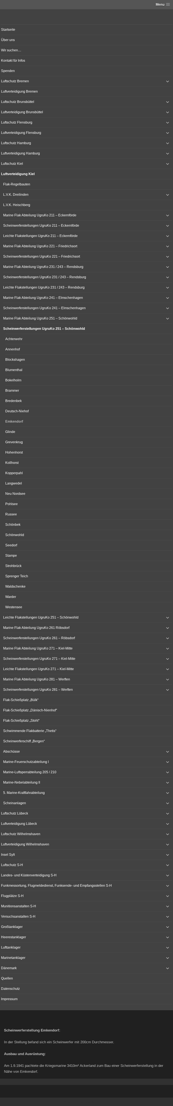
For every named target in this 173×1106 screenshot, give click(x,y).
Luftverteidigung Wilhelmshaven (25, 844)
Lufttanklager (10, 947)
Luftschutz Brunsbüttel (17, 102)
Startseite (8, 29)
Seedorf (11, 545)
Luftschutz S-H (12, 865)
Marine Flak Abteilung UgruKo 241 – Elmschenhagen (43, 297)
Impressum (9, 999)
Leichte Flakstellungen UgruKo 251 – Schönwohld (40, 617)
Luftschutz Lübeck (14, 813)
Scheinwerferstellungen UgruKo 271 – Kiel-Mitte (39, 658)
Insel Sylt (8, 854)
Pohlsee (11, 504)
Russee (11, 514)
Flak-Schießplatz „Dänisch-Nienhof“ (30, 710)
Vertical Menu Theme (95, 1102)
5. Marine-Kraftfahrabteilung (24, 793)
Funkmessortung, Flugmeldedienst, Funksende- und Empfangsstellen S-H (56, 885)
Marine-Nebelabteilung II (21, 782)
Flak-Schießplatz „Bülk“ (20, 700)
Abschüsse (11, 751)
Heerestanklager (13, 937)
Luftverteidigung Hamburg (20, 153)
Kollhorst (12, 462)
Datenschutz (10, 988)
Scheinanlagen (14, 803)
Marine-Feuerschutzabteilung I (26, 762)
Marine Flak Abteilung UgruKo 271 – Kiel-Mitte (38, 648)
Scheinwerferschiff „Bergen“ (24, 741)
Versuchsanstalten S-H (18, 916)
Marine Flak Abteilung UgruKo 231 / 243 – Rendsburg (43, 267)
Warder (10, 597)
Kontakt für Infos (13, 60)
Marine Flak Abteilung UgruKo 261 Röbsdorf (36, 628)
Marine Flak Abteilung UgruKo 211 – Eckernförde (39, 215)
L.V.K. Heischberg (16, 205)
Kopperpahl (14, 473)
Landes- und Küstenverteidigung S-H (29, 875)
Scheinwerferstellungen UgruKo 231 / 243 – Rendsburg (44, 277)
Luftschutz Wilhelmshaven (20, 834)
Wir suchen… (11, 50)
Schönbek (12, 524)
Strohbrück (13, 566)
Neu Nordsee (15, 493)
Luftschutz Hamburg (16, 143)
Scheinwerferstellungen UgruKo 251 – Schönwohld (44, 328)
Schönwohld (14, 535)
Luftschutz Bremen (15, 81)
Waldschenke (15, 586)
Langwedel (13, 483)
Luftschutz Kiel (12, 163)
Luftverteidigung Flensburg (21, 132)
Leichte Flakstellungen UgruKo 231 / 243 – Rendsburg (44, 287)
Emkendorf (14, 421)
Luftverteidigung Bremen (19, 91)
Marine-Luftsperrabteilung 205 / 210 (29, 772)
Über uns (8, 40)
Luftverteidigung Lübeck (19, 823)
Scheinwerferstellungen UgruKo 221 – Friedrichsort (41, 256)
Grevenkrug (14, 442)
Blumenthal (13, 370)
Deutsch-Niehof (17, 411)
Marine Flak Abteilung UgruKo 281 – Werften (36, 679)
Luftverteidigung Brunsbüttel (22, 112)
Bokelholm (13, 380)
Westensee (13, 607)
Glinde (10, 432)
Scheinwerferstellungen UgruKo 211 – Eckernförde (41, 225)
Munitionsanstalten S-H (18, 906)
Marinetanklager (13, 958)
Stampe (11, 555)
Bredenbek (13, 401)
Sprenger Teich (16, 576)
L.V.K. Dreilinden (15, 194)
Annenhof (12, 349)
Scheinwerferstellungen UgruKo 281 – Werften (38, 689)
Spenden (8, 71)
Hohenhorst (14, 452)
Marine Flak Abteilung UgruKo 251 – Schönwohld (40, 318)
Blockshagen (15, 359)
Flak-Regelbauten (16, 184)
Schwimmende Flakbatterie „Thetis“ (29, 731)
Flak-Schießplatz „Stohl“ (21, 720)
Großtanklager (12, 927)
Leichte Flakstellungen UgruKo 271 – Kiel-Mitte (38, 669)
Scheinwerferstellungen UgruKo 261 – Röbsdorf (39, 638)
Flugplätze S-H (12, 896)
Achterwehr (13, 339)
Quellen (7, 978)
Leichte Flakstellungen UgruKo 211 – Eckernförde (40, 236)
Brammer (12, 390)
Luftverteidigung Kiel (18, 174)
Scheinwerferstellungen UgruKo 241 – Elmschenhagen (44, 308)
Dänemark (9, 968)
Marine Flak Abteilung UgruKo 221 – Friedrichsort (40, 246)
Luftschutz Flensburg (16, 122)
